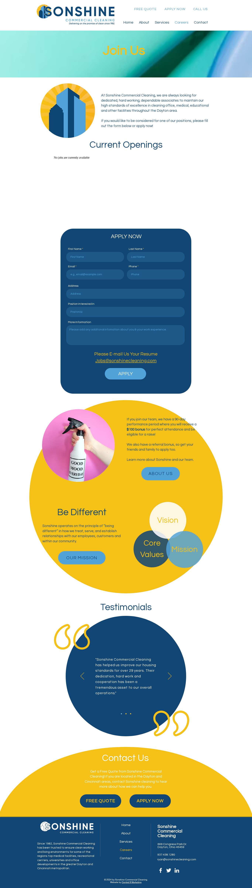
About (126, 833)
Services (126, 841)
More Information (79, 322)
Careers (126, 850)
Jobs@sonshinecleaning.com (126, 360)
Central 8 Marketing (131, 882)
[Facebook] (160, 870)
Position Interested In (81, 304)
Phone (133, 266)
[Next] (170, 676)
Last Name (135, 249)
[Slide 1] (121, 713)
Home (126, 825)
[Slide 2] (126, 713)
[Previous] (82, 676)
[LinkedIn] (177, 870)
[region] (125, 777)
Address (73, 286)
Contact (126, 858)
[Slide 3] (130, 713)
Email (71, 266)
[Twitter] (168, 870)
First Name (75, 249)
